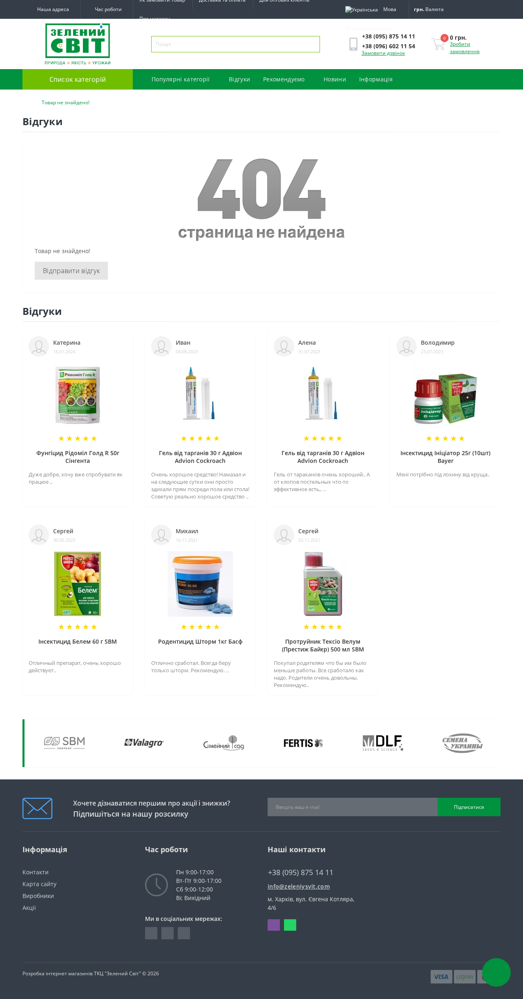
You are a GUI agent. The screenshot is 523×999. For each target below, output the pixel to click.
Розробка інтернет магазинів (57, 973)
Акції (29, 907)
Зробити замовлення (465, 47)
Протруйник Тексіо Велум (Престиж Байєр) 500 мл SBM (323, 645)
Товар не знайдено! (65, 102)
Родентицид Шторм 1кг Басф (200, 641)
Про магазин (154, 18)
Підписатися (469, 807)
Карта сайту (39, 884)
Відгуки (239, 79)
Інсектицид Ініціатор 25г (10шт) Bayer (445, 457)
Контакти (35, 872)
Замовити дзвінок (383, 52)
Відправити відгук (71, 270)
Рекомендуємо (284, 79)
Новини (335, 79)
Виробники (38, 896)
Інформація (376, 79)
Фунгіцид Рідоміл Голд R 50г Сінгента (77, 457)
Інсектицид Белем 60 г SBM (77, 641)
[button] (106, 9)
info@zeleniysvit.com (299, 886)
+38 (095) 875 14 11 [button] (300, 872)
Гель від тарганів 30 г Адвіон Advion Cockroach (200, 457)
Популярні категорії (181, 79)
